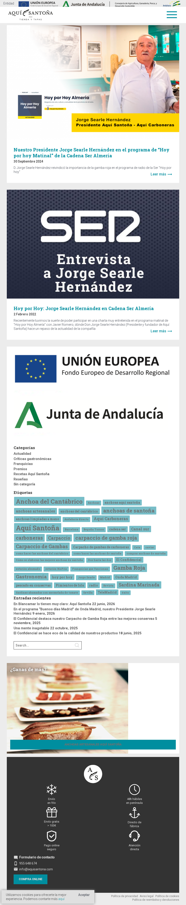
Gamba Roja (129, 567)
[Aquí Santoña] (30, 14)
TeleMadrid (107, 592)
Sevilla (88, 592)
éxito (125, 592)
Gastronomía (31, 576)
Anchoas (93, 502)
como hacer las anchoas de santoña (97, 553)
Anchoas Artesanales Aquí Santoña (93, 744)
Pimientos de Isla (70, 585)
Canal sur (140, 529)
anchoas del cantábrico (79, 511)
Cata (137, 547)
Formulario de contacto (34, 857)
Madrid (105, 577)
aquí (61, 899)
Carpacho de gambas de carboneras (101, 547)
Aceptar (84, 895)
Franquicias (23, 464)
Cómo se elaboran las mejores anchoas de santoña (49, 560)
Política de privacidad (124, 896)
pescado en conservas (33, 585)
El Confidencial (129, 560)
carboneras (29, 537)
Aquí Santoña (37, 527)
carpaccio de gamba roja (106, 537)
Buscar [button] (77, 645)
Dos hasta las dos (99, 560)
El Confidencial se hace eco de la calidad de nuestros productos (66, 633)
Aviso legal (147, 896)
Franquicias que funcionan (90, 568)
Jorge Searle (86, 577)
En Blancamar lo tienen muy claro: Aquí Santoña (52, 604)
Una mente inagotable (31, 628)
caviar (149, 547)
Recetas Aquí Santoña (31, 474)
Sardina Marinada (139, 585)
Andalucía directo (76, 519)
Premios (20, 469)
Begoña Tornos (93, 529)
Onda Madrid (126, 577)
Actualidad (22, 454)
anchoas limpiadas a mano (37, 519)
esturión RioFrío (56, 568)
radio (93, 585)
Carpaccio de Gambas (42, 546)
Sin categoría (24, 484)
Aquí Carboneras (111, 518)
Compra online (30, 879)
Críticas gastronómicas (32, 459)
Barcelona (71, 529)
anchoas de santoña (128, 510)
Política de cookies (167, 896)
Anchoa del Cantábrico (49, 501)
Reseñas (21, 479)
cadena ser (117, 529)
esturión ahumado (28, 568)
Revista (108, 585)
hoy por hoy (62, 577)
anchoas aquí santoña (122, 502)
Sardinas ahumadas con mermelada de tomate (47, 592)
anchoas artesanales (35, 511)
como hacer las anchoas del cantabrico (42, 553)
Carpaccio (59, 538)
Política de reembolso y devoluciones (155, 899)
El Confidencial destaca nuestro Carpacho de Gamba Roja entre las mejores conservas (84, 619)
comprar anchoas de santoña (146, 553)
